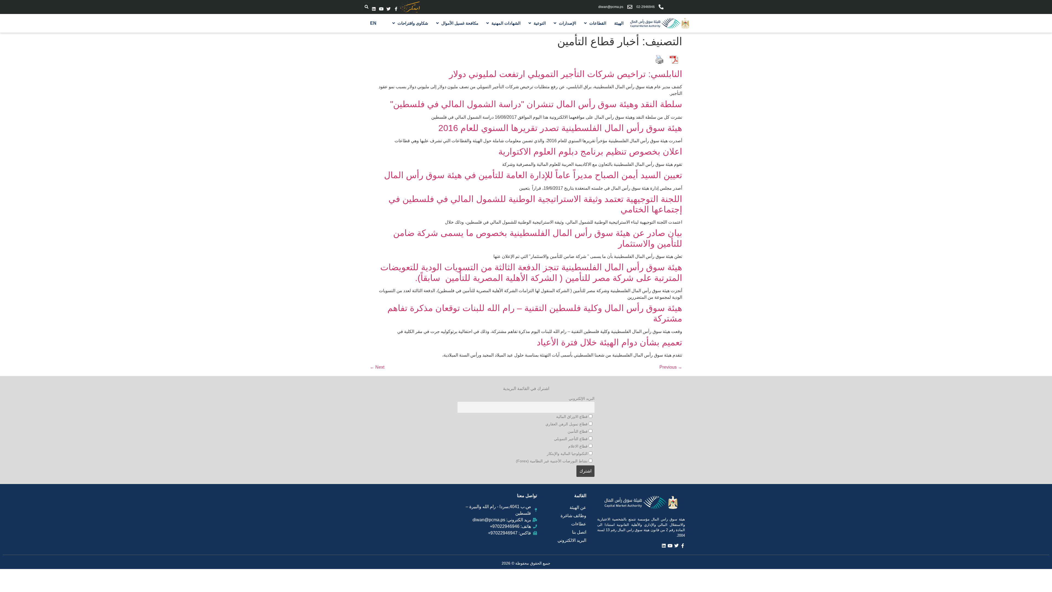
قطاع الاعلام (578, 446)
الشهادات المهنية (506, 23)
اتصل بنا (579, 532)
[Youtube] (381, 9)
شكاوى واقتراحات (413, 23)
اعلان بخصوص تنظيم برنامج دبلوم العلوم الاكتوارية (590, 151)
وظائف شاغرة (573, 515)
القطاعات (597, 23)
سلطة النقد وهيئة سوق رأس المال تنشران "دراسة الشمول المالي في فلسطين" (536, 104)
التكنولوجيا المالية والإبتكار (568, 453)
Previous (670, 367)
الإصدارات (567, 23)
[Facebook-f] (396, 9)
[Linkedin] (374, 9)
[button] (366, 6)
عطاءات (578, 524)
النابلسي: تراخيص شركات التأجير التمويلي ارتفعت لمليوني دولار (565, 74)
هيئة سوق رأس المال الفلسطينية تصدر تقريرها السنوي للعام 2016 (560, 128)
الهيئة (619, 23)
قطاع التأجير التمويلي (571, 439)
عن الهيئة (578, 507)
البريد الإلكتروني (581, 398)
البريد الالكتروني (572, 540)
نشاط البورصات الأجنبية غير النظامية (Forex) (552, 461)
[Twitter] (388, 9)
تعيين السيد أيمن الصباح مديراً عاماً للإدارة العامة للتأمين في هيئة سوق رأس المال (533, 175)
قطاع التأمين (578, 431)
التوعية (540, 23)
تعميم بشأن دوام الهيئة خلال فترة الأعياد (609, 342)
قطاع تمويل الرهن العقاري (567, 424)
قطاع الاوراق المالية (572, 416)
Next (377, 367)
